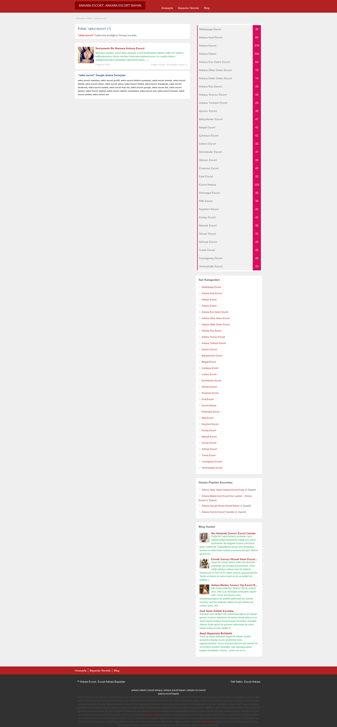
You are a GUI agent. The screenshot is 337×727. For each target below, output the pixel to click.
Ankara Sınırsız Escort (213, 337)
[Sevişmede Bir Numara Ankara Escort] (86, 62)
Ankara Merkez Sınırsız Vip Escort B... (234, 585)
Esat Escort (208, 399)
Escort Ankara (209, 405)
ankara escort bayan (174, 690)
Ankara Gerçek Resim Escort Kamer (221, 505)
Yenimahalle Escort (212, 467)
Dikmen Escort (209, 387)
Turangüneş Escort (212, 461)
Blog (206, 8)
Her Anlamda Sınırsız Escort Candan (233, 533)
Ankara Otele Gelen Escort (216, 324)
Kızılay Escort (209, 430)
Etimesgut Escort (210, 411)
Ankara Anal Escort (212, 293)
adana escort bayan (168, 693)
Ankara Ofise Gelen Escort (216, 318)
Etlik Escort (207, 418)
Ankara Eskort (209, 306)
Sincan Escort (209, 443)
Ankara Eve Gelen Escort (215, 312)
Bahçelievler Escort (212, 355)
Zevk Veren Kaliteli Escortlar (217, 611)
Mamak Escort (209, 436)
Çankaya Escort (210, 368)
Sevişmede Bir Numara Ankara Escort (120, 48)
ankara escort (208, 721)
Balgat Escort (209, 362)
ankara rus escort (196, 690)
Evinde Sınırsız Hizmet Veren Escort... (234, 559)
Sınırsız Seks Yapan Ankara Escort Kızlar (223, 489)
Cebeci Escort (209, 374)
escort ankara (155, 690)
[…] (146, 60)
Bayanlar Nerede (188, 8)
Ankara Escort (209, 299)
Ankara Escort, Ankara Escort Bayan (110, 5)
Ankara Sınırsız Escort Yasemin (218, 512)
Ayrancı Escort (209, 349)
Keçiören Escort (210, 424)
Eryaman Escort (210, 393)
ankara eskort (138, 690)
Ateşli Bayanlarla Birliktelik (216, 633)
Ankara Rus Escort (211, 330)
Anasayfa (167, 8)
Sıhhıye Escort (209, 449)
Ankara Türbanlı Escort (214, 343)
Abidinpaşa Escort (211, 287)
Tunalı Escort (209, 455)
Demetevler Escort (211, 380)
